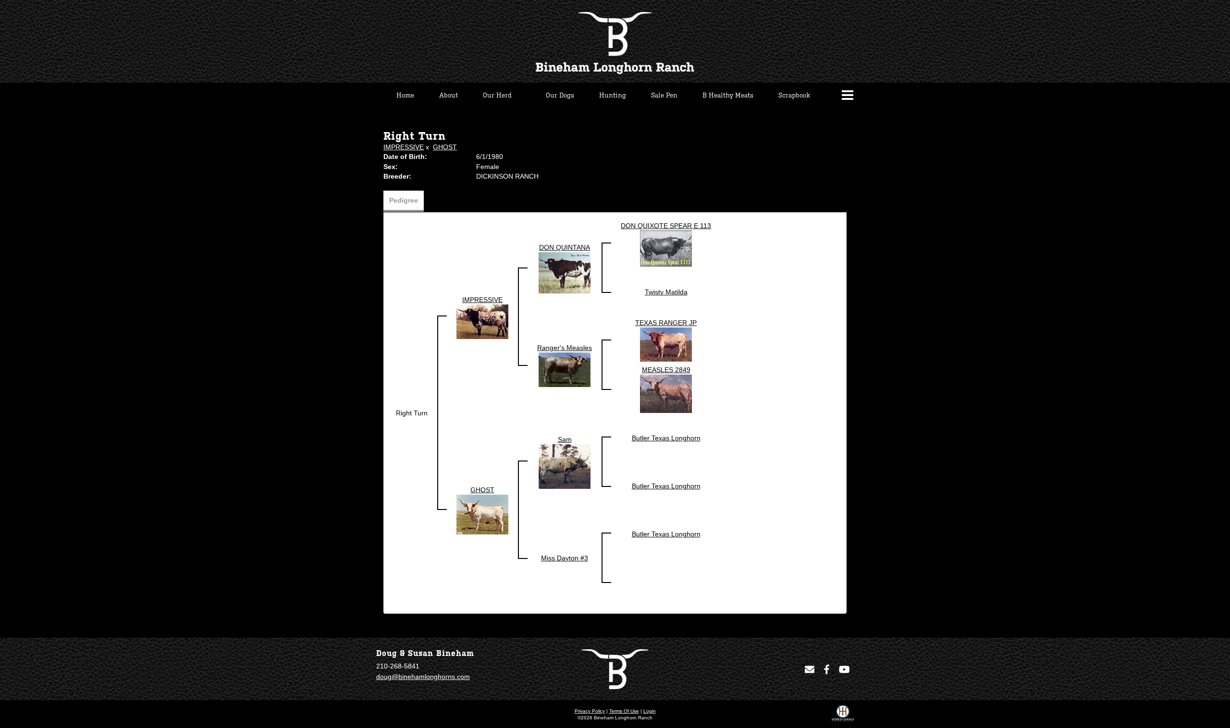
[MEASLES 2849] (666, 393)
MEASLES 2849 (666, 370)
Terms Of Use (624, 711)
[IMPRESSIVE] (482, 321)
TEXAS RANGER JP (666, 323)
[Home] (615, 668)
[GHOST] (482, 514)
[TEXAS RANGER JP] (666, 344)
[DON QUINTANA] (564, 272)
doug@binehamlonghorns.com (423, 676)
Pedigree (403, 200)
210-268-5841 (397, 666)
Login (649, 711)
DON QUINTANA (564, 247)
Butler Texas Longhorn (666, 438)
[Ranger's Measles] (564, 369)
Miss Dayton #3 (564, 558)
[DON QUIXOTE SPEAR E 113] (666, 248)
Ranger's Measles (564, 348)
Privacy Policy (590, 711)
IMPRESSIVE (403, 147)
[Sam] (564, 466)
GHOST (445, 147)
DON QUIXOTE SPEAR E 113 (666, 226)
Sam (565, 439)
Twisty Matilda (666, 292)
